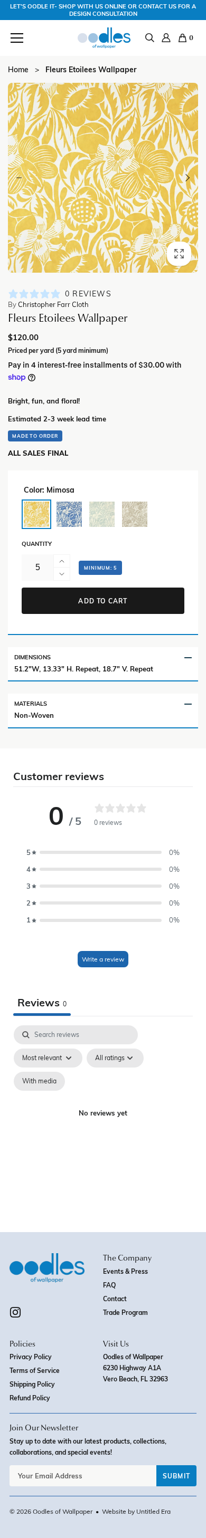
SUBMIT (176, 1476)
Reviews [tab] (42, 1002)
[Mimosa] (36, 514)
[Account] (166, 37)
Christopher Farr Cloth (48, 304)
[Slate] (134, 514)
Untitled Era (153, 1511)
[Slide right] (187, 178)
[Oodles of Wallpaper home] (104, 38)
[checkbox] (39, 1081)
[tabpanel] (103, 1126)
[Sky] (102, 514)
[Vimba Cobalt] (69, 514)
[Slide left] (19, 178)
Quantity (37, 543)
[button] (17, 37)
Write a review (103, 959)
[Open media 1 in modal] (103, 178)
